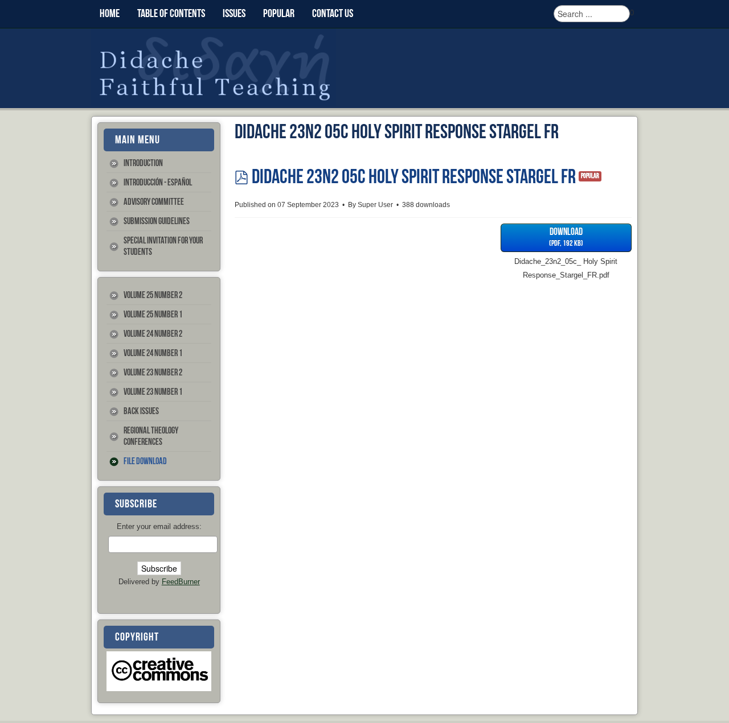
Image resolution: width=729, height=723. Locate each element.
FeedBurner (181, 581)
